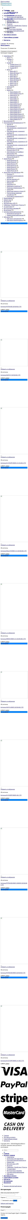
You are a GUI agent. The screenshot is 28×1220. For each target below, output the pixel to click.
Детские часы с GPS (13, 22)
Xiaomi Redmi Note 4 (16, 114)
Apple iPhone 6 (11, 164)
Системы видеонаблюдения (15, 31)
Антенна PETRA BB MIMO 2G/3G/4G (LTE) (13, 973)
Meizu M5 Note (14, 73)
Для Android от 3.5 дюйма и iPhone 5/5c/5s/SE (15, 156)
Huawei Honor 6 (14, 64)
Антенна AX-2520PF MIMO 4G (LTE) (11, 795)
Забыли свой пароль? (7, 1203)
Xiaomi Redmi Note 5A (16, 117)
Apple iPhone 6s (11, 160)
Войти (15, 1200)
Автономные (11, 126)
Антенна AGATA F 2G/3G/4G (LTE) (10, 375)
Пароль (3, 1197)
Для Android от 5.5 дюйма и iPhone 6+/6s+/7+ (15, 149)
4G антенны (7, 210)
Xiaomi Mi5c (13, 99)
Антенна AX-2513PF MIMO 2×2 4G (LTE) (12, 1061)
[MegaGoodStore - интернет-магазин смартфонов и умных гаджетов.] (6, 4)
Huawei (9, 63)
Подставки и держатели (14, 196)
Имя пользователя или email (10, 1193)
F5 (10, 61)
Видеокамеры (8, 198)
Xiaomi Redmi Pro (15, 119)
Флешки (9, 183)
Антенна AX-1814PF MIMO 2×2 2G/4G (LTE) (13, 463)
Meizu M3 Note (14, 80)
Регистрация (4, 1218)
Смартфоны (10, 15)
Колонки (9, 174)
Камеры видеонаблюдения (15, 215)
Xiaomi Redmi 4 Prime (16, 109)
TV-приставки (11, 27)
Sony (8, 88)
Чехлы (9, 189)
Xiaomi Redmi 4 (14, 107)
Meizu (8, 69)
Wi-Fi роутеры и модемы (14, 29)
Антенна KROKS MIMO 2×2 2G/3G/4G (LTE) (13, 639)
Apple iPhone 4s (11, 171)
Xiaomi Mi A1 (13, 95)
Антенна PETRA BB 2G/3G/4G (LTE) (11, 306)
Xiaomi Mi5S (13, 102)
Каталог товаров (9, 13)
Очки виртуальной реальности (16, 19)
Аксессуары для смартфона (15, 17)
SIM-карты (10, 32)
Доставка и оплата (10, 35)
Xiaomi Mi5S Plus (15, 104)
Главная (6, 10)
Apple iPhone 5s (11, 165)
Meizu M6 (13, 76)
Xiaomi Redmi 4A (15, 111)
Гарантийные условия (11, 37)
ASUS (8, 57)
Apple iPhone (8, 159)
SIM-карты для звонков (14, 219)
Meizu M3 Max (14, 78)
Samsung (9, 87)
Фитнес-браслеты (12, 179)
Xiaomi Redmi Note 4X (16, 116)
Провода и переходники (14, 188)
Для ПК (9, 124)
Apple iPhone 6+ (11, 162)
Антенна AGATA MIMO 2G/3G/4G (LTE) (12, 707)
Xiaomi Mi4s (13, 100)
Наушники (10, 184)
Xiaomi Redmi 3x (14, 105)
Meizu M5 (13, 71)
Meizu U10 (13, 83)
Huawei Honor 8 (14, 66)
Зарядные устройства (13, 186)
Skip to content (5, 1)
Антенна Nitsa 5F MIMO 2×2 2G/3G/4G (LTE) (14, 551)
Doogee (9, 59)
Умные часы (10, 20)
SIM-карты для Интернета (15, 220)
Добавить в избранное (8, 301)
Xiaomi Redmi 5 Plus (16, 93)
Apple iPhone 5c (11, 167)
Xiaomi (9, 90)
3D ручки (9, 24)
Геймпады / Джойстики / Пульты (17, 25)
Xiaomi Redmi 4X (14, 112)
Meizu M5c (13, 75)
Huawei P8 (13, 68)
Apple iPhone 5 (11, 169)
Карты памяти (11, 181)
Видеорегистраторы (13, 213)
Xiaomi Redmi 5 (14, 92)
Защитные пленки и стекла (15, 191)
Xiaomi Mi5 (13, 97)
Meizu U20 (13, 85)
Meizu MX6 (13, 81)
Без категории (8, 121)
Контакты (7, 40)
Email (3, 1210)
